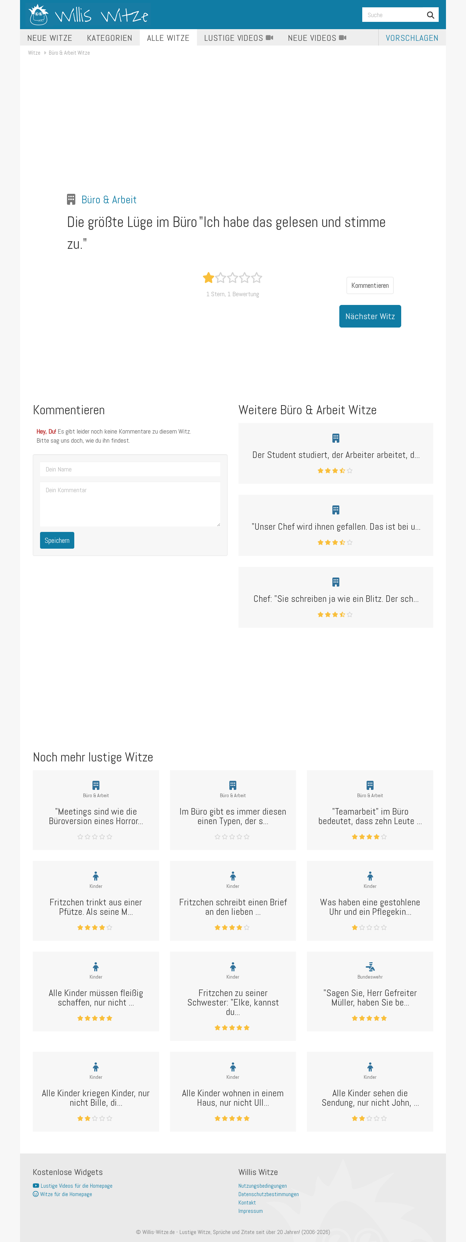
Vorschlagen (412, 37)
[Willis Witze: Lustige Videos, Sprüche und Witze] (88, 14)
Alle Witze (168, 37)
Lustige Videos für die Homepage (75, 1186)
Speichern (57, 540)
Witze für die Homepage (65, 1194)
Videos (235, 37)
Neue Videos (313, 37)
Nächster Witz (370, 316)
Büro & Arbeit (109, 200)
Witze (34, 52)
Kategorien (110, 37)
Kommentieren (370, 285)
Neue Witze (49, 37)
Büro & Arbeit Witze (69, 52)
